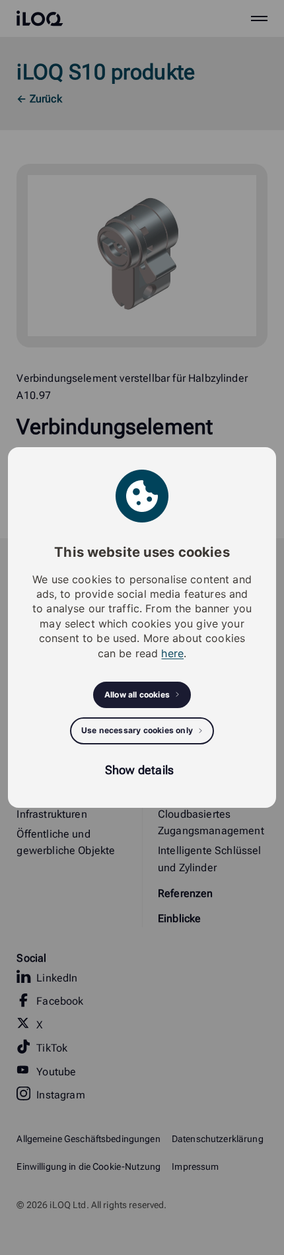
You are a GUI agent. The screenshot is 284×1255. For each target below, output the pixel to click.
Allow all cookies (137, 694)
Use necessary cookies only (137, 730)
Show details (139, 770)
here (172, 653)
